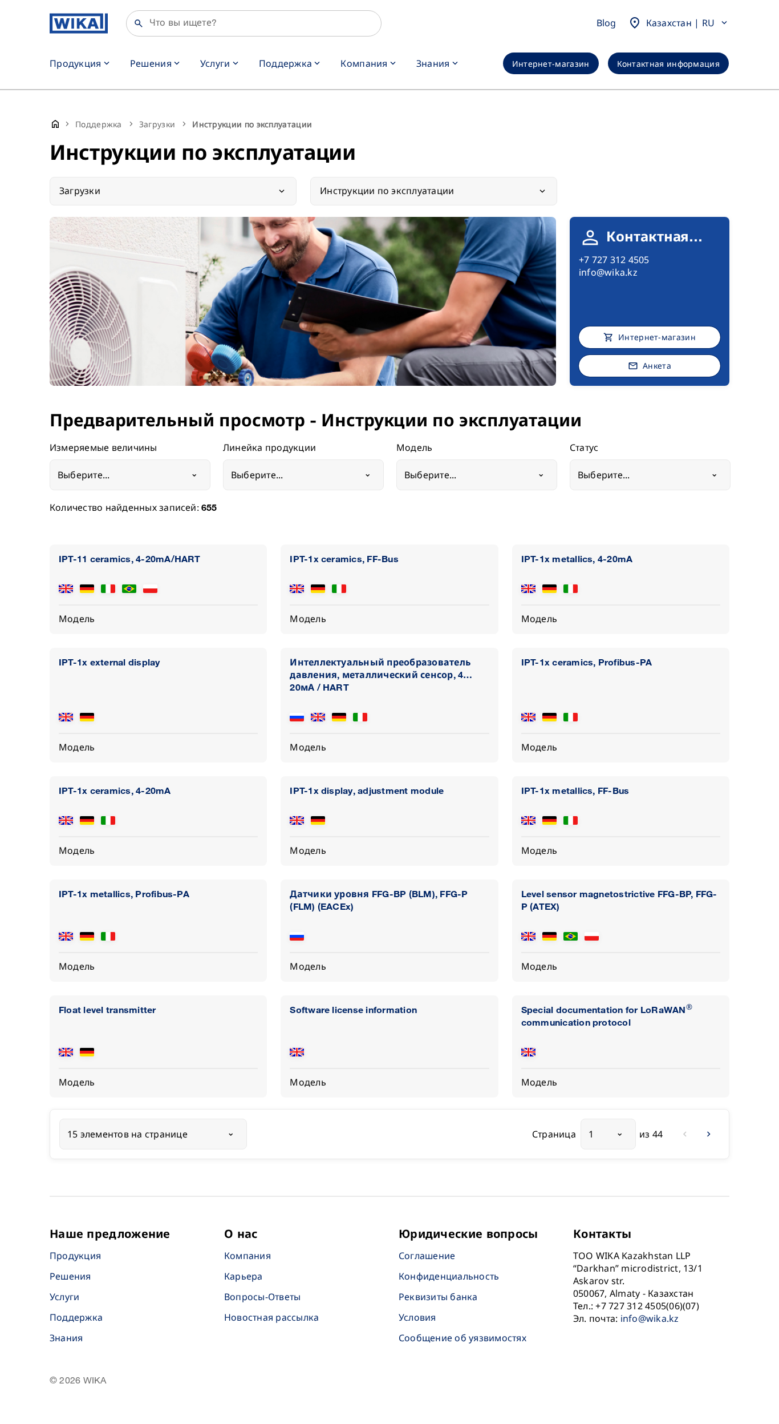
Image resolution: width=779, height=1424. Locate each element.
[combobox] (130, 474)
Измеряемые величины (103, 448)
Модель (414, 448)
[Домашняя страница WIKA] (79, 23)
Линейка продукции (269, 448)
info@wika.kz (608, 272)
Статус (584, 448)
